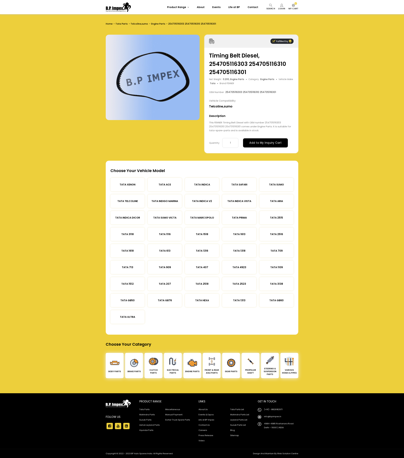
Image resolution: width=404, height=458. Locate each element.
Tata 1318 (239, 251)
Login (281, 8)
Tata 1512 (127, 284)
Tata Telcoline (127, 201)
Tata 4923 (239, 267)
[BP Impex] (118, 7)
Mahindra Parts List (239, 414)
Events (216, 7)
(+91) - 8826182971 (273, 409)
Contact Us (204, 424)
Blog (232, 430)
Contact (253, 7)
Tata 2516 (276, 234)
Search (270, 8)
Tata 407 (202, 267)
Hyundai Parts (146, 430)
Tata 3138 (276, 284)
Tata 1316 (202, 251)
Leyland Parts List (238, 419)
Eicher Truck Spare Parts (177, 419)
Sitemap (234, 435)
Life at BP (234, 7)
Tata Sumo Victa (164, 217)
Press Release (206, 435)
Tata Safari (239, 184)
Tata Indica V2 (202, 201)
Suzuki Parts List (238, 424)
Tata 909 (165, 267)
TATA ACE (165, 184)
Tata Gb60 (276, 300)
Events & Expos (206, 414)
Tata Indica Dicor (127, 217)
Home (109, 23)
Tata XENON (127, 184)
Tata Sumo (276, 184)
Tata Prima (239, 217)
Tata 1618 (127, 251)
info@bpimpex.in (272, 416)
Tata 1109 (276, 267)
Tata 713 (127, 267)
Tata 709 (276, 251)
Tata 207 (165, 284)
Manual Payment (173, 414)
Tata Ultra (127, 317)
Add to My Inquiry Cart (265, 143)
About (201, 7)
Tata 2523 (239, 284)
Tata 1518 (202, 234)
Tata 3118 (127, 234)
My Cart (293, 7)
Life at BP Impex (206, 419)
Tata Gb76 (165, 300)
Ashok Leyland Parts (149, 424)
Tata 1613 (239, 234)
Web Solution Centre (287, 453)
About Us (203, 409)
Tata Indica (202, 184)
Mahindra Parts (147, 414)
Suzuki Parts (145, 419)
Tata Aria (276, 201)
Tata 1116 (165, 234)
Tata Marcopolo (202, 217)
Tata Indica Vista (239, 201)
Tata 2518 (202, 284)
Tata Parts (122, 23)
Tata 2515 (276, 217)
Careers (203, 430)
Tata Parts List (237, 409)
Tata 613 (164, 251)
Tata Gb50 (127, 300)
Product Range (177, 7)
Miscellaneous (172, 409)
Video (202, 440)
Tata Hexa (202, 300)
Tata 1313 (239, 300)
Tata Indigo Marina (165, 201)
